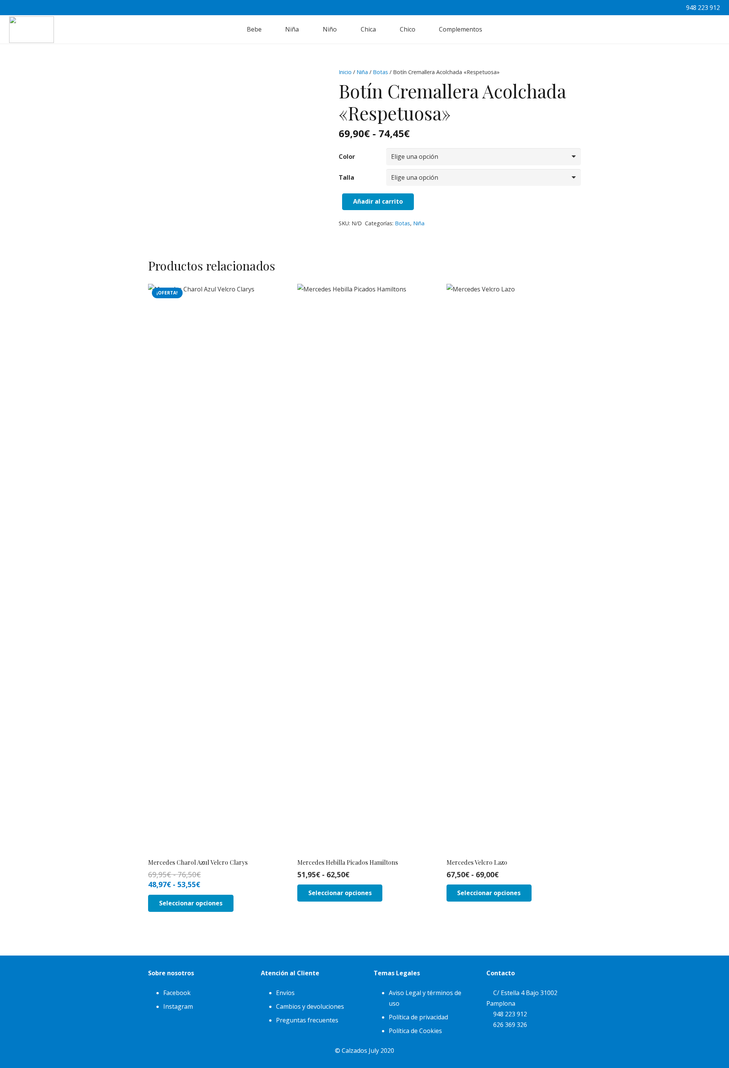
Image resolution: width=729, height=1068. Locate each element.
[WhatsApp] (663, 7)
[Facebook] (632, 7)
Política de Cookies (415, 1031)
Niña (362, 72)
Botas (380, 72)
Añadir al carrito (378, 201)
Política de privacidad (418, 1017)
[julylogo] (31, 29)
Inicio (345, 72)
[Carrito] (711, 29)
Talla (346, 177)
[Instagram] (647, 7)
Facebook (177, 993)
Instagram (178, 1006)
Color (347, 156)
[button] (266, 29)
